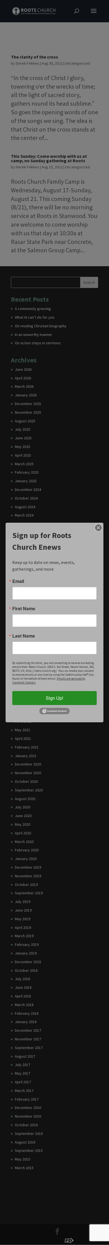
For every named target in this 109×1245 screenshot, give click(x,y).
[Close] (98, 527)
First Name (23, 608)
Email (18, 581)
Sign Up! (54, 698)
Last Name (23, 636)
